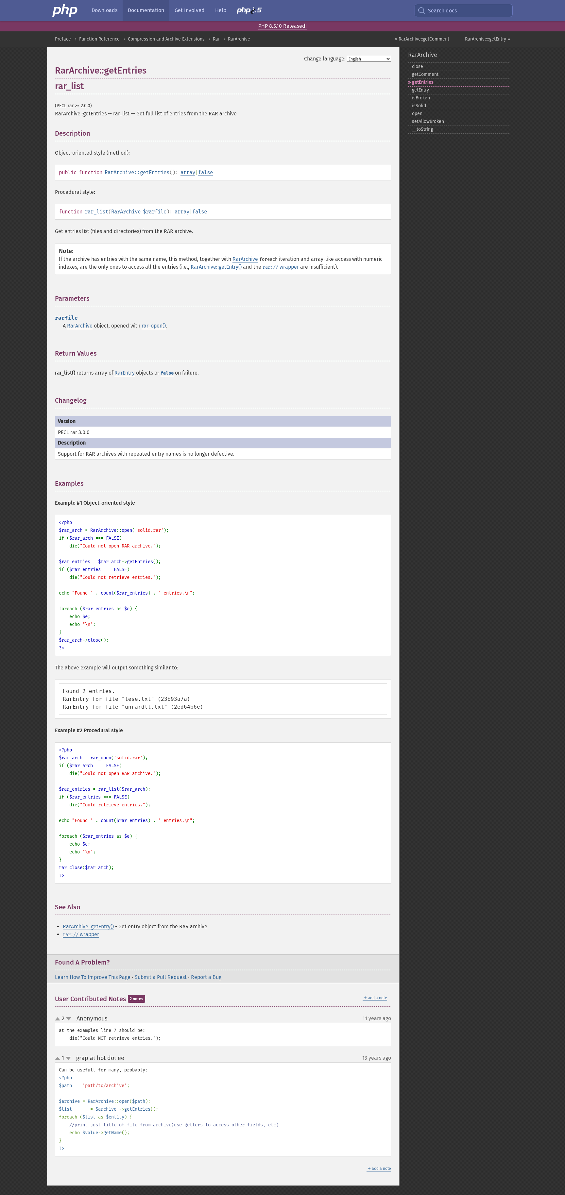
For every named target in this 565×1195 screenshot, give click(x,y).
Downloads (104, 10)
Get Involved (190, 10)
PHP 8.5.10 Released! (282, 26)
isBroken (421, 98)
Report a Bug (206, 977)
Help (220, 10)
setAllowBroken (428, 121)
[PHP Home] (65, 10)
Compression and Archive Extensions (166, 39)
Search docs (442, 11)
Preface (63, 39)
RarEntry (124, 373)
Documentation (146, 10)
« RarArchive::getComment (422, 39)
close (417, 66)
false (205, 172)
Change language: (325, 59)
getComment (425, 74)
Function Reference (99, 39)
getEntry (420, 90)
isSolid (419, 106)
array (187, 172)
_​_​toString (422, 129)
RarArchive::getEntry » (487, 39)
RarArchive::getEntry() (216, 267)
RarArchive (239, 39)
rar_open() (154, 326)
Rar (216, 39)
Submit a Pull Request (161, 977)
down (68, 1018)
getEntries (423, 82)
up (59, 1019)
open (417, 113)
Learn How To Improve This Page (92, 977)
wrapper (281, 267)
